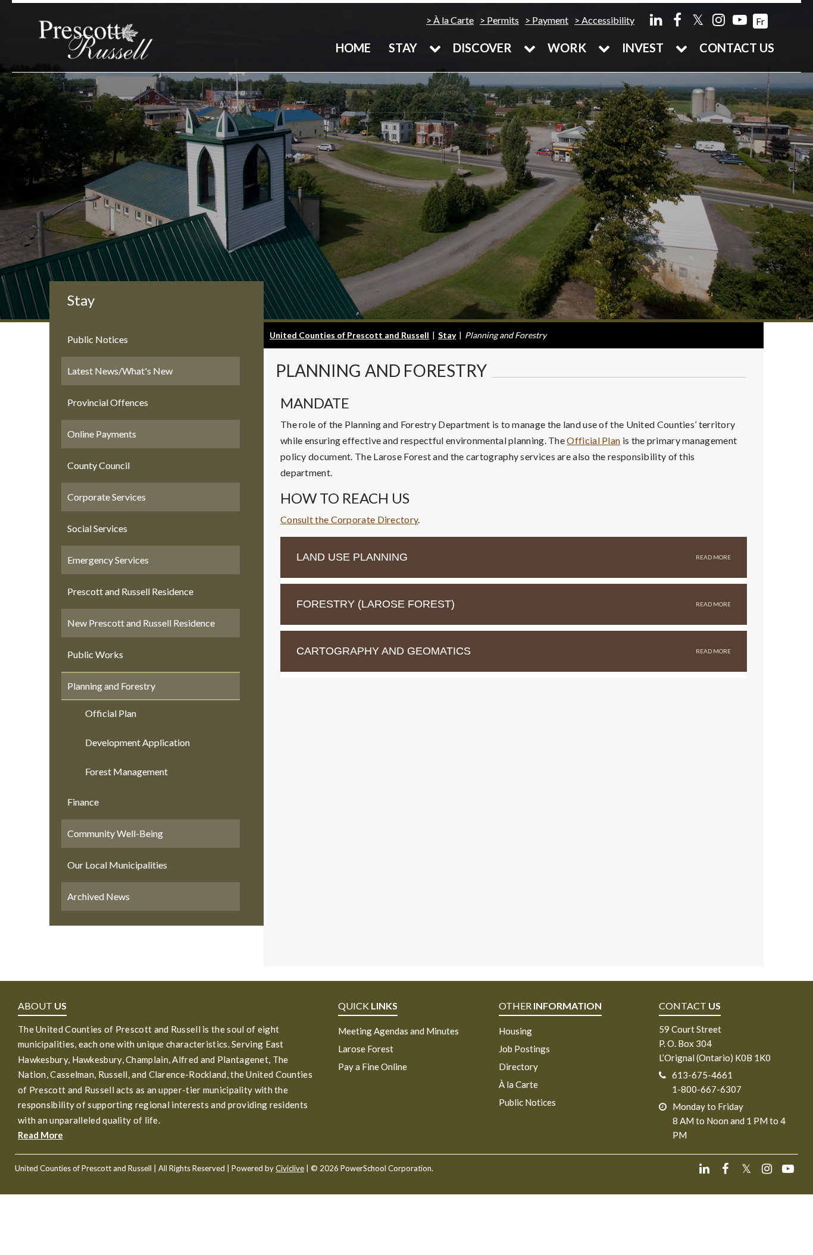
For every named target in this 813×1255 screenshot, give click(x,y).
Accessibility (607, 20)
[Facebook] (677, 19)
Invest (643, 47)
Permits (503, 20)
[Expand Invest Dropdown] (681, 47)
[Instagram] (718, 19)
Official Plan (593, 440)
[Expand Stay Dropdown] (435, 47)
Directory (518, 1066)
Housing (515, 1031)
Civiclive (290, 1168)
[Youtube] (739, 19)
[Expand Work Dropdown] (604, 47)
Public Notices (527, 1102)
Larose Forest (365, 1048)
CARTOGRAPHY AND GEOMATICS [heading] (383, 651)
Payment (550, 20)
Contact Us (736, 47)
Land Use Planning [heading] (352, 557)
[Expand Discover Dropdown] (530, 47)
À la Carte (453, 20)
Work (567, 47)
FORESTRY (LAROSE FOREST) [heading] (375, 604)
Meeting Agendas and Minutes (398, 1031)
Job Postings (524, 1048)
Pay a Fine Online (372, 1066)
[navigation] (95, 39)
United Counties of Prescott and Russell (349, 335)
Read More (40, 1135)
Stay (403, 47)
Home (353, 47)
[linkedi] (656, 19)
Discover (482, 47)
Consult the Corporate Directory (349, 519)
